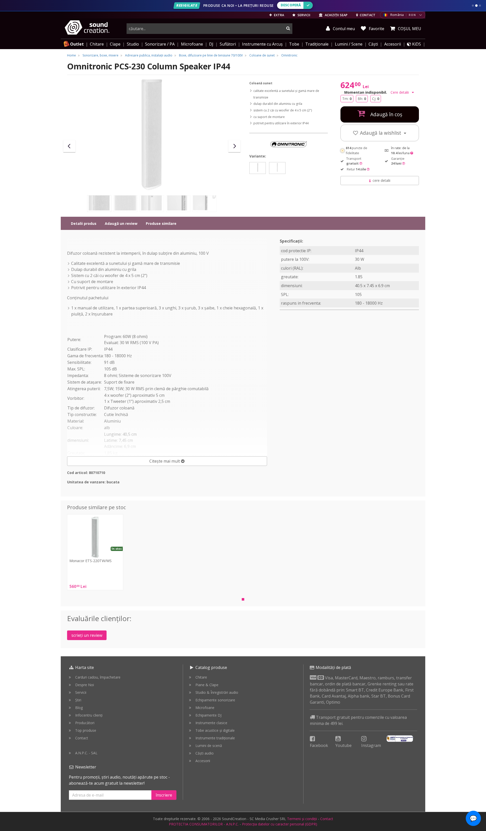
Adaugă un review (121, 223)
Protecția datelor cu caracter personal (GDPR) (279, 824)
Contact (81, 738)
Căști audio (204, 753)
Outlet (77, 44)
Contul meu (343, 28)
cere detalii (381, 180)
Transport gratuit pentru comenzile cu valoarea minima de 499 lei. (358, 720)
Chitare (97, 44)
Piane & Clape (206, 684)
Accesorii (392, 44)
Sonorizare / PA (160, 44)
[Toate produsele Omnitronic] (289, 143)
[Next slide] (234, 146)
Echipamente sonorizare (215, 700)
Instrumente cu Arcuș (262, 44)
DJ (211, 44)
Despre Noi (84, 684)
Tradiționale (317, 44)
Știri (78, 700)
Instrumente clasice (211, 722)
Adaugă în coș (385, 114)
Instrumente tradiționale (215, 738)
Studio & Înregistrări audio (216, 692)
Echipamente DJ (208, 715)
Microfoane (192, 44)
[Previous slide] (69, 146)
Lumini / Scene (348, 44)
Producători (84, 722)
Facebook (319, 745)
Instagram (371, 745)
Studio (133, 44)
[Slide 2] (476, 5)
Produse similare (161, 223)
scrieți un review (86, 635)
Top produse (85, 730)
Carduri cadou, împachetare (97, 677)
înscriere (164, 795)
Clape (115, 44)
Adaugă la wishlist (381, 132)
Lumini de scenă (208, 745)
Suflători (228, 44)
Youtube (343, 745)
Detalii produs (83, 223)
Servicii (80, 692)
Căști (373, 44)
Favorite (376, 28)
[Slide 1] (473, 6)
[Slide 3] (480, 6)
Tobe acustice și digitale (215, 730)
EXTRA (278, 15)
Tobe (294, 44)
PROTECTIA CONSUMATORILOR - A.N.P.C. (204, 824)
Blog (79, 707)
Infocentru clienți (89, 715)
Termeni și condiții (302, 818)
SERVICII (303, 15)
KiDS (416, 44)
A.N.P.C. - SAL (86, 752)
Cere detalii (400, 92)
